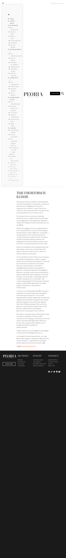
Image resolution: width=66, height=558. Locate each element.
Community (21, 364)
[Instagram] (52, 372)
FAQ (12, 154)
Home (12, 19)
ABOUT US (14, 174)
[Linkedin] (57, 372)
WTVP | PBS (51, 366)
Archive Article (31, 346)
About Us (50, 364)
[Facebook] (49, 372)
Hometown (15, 86)
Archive (24, 346)
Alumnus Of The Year (14, 150)
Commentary (21, 366)
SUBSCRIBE (14, 180)
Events (12, 128)
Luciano (14, 113)
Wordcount (15, 67)
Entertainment (22, 362)
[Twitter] (54, 372)
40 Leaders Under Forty (39, 364)
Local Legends (37, 362)
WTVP (62, 3)
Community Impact (38, 360)
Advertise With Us (53, 360)
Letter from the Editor (14, 108)
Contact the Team (53, 362)
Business (13, 25)
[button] (12, 3)
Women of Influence (38, 366)
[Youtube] (59, 372)
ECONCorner (16, 40)
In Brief (14, 43)
